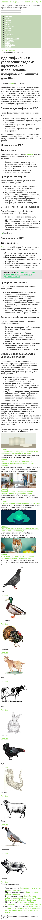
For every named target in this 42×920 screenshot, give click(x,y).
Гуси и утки (9, 26)
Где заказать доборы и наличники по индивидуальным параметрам (23, 903)
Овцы (7, 33)
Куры (7, 18)
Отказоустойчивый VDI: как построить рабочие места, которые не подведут (20, 530)
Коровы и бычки (12, 39)
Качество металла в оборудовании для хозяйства (21, 503)
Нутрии (8, 28)
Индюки (8, 37)
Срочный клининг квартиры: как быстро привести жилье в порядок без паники (17, 492)
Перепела (9, 35)
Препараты (9, 41)
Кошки (8, 22)
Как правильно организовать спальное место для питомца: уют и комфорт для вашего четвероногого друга (23, 909)
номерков (29, 154)
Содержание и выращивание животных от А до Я (21, 2)
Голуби (8, 31)
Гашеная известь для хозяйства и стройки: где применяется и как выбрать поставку (19, 452)
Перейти (4, 595)
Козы (7, 24)
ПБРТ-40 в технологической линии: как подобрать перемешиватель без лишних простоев (17, 463)
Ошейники (5, 247)
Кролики (8, 16)
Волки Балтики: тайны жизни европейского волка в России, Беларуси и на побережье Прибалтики (23, 898)
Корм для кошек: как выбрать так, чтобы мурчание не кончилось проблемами (17, 557)
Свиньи (8, 20)
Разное (8, 47)
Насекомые (10, 45)
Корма (7, 43)
